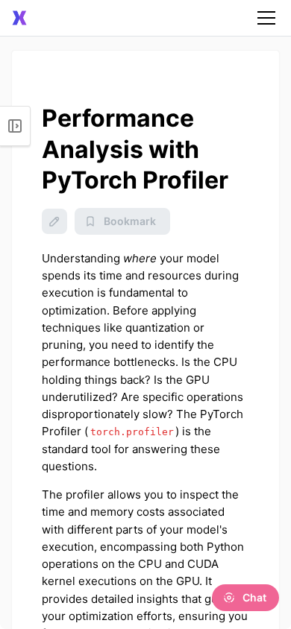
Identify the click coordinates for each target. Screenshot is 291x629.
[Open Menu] (15, 126)
